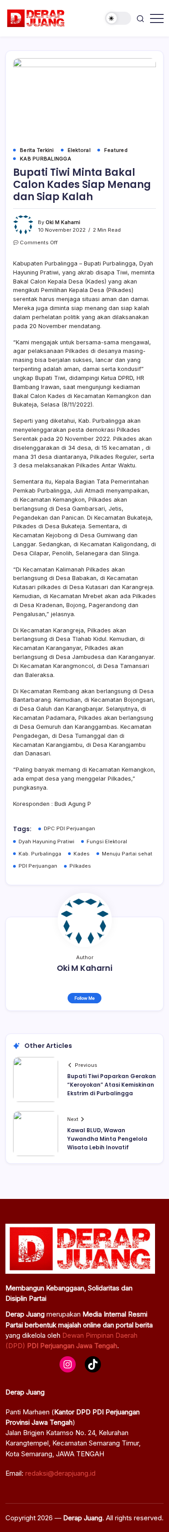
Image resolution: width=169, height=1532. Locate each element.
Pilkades (80, 866)
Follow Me (84, 998)
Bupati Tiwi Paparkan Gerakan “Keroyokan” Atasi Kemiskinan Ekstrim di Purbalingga (111, 1084)
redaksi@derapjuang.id (60, 1473)
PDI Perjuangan (37, 866)
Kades (81, 854)
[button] (118, 18)
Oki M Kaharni (63, 222)
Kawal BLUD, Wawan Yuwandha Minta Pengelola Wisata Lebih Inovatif (107, 1138)
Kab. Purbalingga (39, 854)
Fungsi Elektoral (107, 841)
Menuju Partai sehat (127, 854)
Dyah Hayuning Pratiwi (46, 841)
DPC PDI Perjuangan (69, 828)
